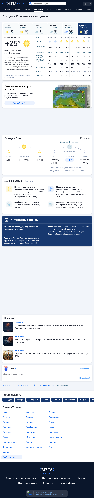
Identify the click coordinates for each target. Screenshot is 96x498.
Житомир (30, 437)
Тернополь (8, 447)
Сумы (5, 437)
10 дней (79, 9)
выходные (33, 400)
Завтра (27, 9)
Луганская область (10, 385)
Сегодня (7, 9)
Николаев (30, 422)
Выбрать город (10, 457)
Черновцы (53, 442)
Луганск (53, 422)
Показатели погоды (27, 483)
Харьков (30, 412)
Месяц (17, 9)
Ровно (29, 442)
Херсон (52, 427)
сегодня (8, 400)
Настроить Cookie (67, 483)
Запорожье (54, 417)
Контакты (83, 478)
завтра (20, 400)
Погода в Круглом (47, 385)
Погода (22, 3)
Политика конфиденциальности (21, 478)
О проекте (48, 483)
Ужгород (7, 452)
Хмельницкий (55, 437)
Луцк (51, 447)
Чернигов (30, 432)
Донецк (29, 417)
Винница (7, 427)
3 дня (49, 9)
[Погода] (47, 469)
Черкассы (53, 432)
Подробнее (18, 103)
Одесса (6, 417)
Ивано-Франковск (34, 447)
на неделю (70, 400)
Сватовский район (29, 385)
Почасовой (90, 9)
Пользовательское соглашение (57, 478)
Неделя (68, 9)
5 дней (58, 9)
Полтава (7, 432)
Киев (5, 412)
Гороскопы (84, 368)
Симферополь (32, 427)
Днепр (52, 412)
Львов (6, 422)
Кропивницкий (10, 442)
